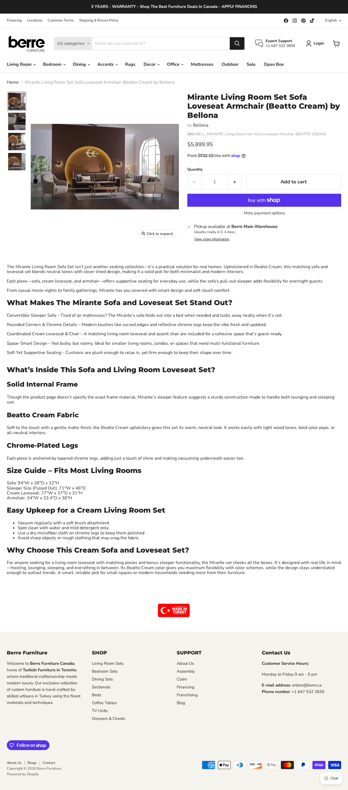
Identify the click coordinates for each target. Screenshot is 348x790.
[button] (316, 43)
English (331, 20)
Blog (181, 703)
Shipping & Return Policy (99, 20)
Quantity (195, 169)
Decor (150, 64)
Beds (96, 695)
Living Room (20, 64)
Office (174, 64)
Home (13, 82)
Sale (251, 64)
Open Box (274, 64)
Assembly (186, 671)
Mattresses (202, 64)
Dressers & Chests (108, 718)
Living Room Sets (107, 663)
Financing (14, 20)
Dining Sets (102, 679)
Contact (49, 762)
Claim (182, 679)
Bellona (200, 125)
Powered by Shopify (23, 774)
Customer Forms (61, 20)
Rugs (130, 64)
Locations (34, 20)
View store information (211, 239)
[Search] (237, 43)
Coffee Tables (104, 703)
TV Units (100, 710)
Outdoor (230, 64)
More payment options (264, 213)
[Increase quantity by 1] (235, 181)
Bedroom (53, 64)
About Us (185, 663)
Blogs (32, 762)
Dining (80, 64)
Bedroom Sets (104, 671)
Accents (106, 64)
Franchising (187, 695)
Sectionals (101, 687)
